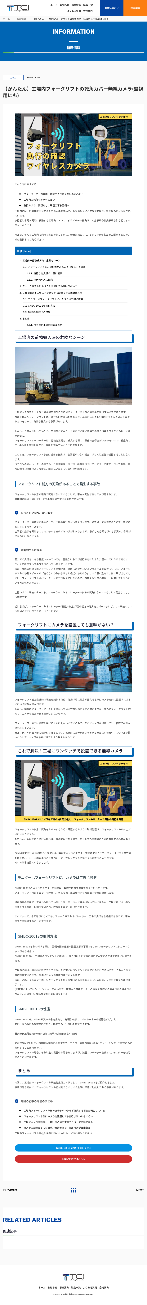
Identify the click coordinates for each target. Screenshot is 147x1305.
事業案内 (76, 5)
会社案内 (88, 11)
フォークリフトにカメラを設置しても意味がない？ (48, 286)
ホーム (53, 5)
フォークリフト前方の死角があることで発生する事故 (54, 267)
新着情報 (21, 19)
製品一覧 (88, 5)
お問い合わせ (112, 8)
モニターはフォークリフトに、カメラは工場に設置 (53, 299)
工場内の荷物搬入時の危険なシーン (40, 260)
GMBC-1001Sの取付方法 (39, 305)
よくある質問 (74, 11)
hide (27, 251)
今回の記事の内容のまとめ (44, 325)
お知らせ (64, 5)
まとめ (24, 318)
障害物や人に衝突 (40, 279)
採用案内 (135, 8)
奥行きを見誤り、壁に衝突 (44, 273)
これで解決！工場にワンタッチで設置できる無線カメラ (51, 292)
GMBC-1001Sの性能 (37, 312)
